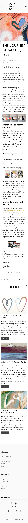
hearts (21, 213)
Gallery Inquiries (6, 461)
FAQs (2, 484)
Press (3, 479)
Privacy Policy (8, 519)
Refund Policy (5, 481)
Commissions (5, 459)
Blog (2, 466)
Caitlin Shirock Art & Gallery (12, 517)
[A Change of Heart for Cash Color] (14, 305)
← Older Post (4, 279)
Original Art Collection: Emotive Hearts (11, 411)
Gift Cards (4, 486)
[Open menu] (3, 6)
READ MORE (5, 338)
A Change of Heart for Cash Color (11, 317)
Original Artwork (6, 456)
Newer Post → (23, 279)
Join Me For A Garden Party (13, 362)
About (3, 463)
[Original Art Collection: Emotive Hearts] (14, 400)
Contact (3, 488)
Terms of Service (18, 519)
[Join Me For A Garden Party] (14, 351)
